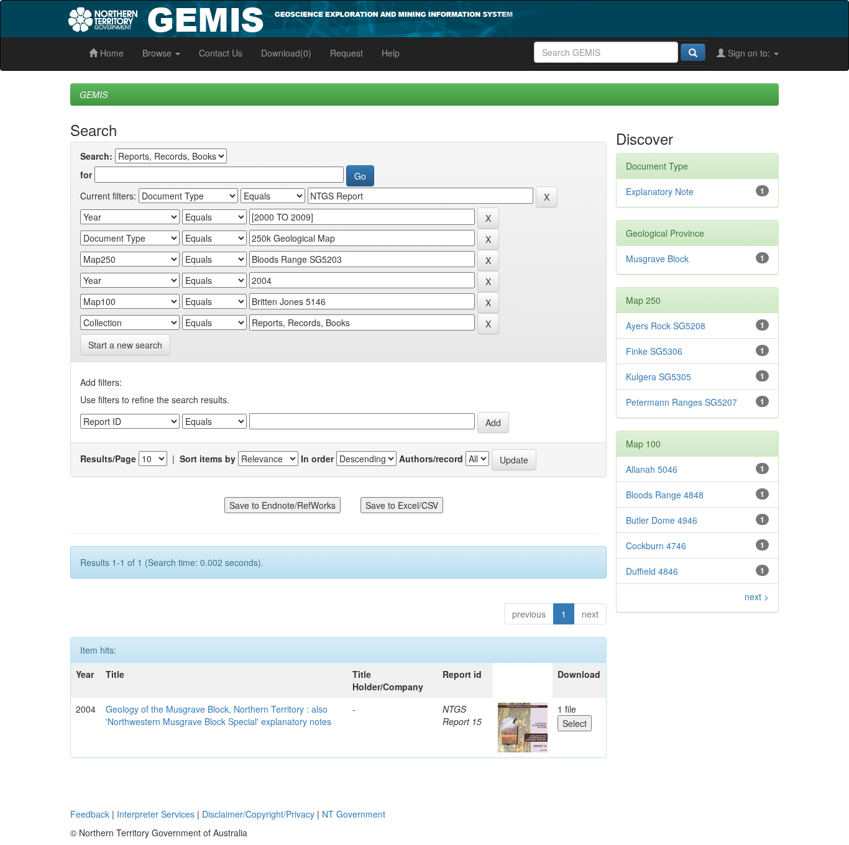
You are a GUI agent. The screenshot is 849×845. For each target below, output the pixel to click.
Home (111, 53)
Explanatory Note (660, 191)
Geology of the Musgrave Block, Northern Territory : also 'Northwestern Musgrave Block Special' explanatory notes (218, 715)
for (86, 174)
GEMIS (94, 94)
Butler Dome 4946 (661, 520)
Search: (96, 156)
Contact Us (220, 53)
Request (346, 53)
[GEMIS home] (383, 17)
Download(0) (286, 53)
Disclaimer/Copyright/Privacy (258, 814)
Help (391, 53)
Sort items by (208, 458)
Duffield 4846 (652, 571)
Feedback (89, 814)
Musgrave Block (657, 258)
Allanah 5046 (651, 469)
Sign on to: (749, 53)
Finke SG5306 (654, 351)
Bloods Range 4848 (665, 494)
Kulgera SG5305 (658, 376)
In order (317, 458)
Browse (158, 53)
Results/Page (108, 458)
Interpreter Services (156, 814)
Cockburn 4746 (656, 545)
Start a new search (125, 345)
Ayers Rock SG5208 (665, 325)
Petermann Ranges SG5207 (681, 402)
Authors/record (431, 458)
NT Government (353, 814)
